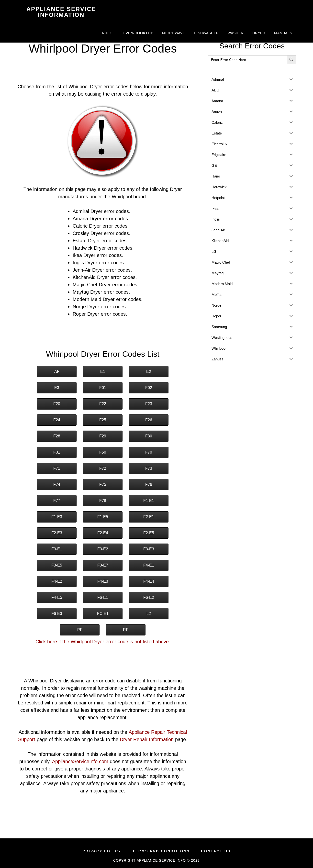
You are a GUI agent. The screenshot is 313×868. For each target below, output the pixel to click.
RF (125, 630)
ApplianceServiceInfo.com (80, 761)
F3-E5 (56, 565)
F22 (102, 404)
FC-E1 (103, 614)
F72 (102, 468)
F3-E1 (56, 549)
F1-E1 (148, 501)
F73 (148, 468)
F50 (102, 452)
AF (56, 371)
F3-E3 (148, 549)
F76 (148, 484)
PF (79, 630)
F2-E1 (148, 517)
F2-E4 (102, 533)
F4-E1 (148, 565)
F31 (56, 452)
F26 (148, 420)
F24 (56, 420)
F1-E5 (102, 517)
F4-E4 (148, 581)
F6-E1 (102, 597)
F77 (56, 501)
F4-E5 (56, 597)
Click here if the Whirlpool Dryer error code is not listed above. (102, 641)
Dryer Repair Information (147, 739)
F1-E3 (56, 517)
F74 (56, 484)
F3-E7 (102, 565)
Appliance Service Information (61, 12)
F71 (56, 468)
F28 (56, 436)
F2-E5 (148, 533)
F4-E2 (56, 581)
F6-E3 (56, 614)
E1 (102, 371)
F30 (148, 436)
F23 (148, 404)
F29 (102, 436)
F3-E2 (102, 549)
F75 (102, 484)
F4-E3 (102, 581)
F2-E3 (56, 533)
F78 (102, 501)
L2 (148, 614)
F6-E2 (148, 597)
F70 (148, 452)
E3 (56, 388)
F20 (56, 404)
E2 (148, 371)
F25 (102, 420)
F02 (148, 388)
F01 (102, 388)
